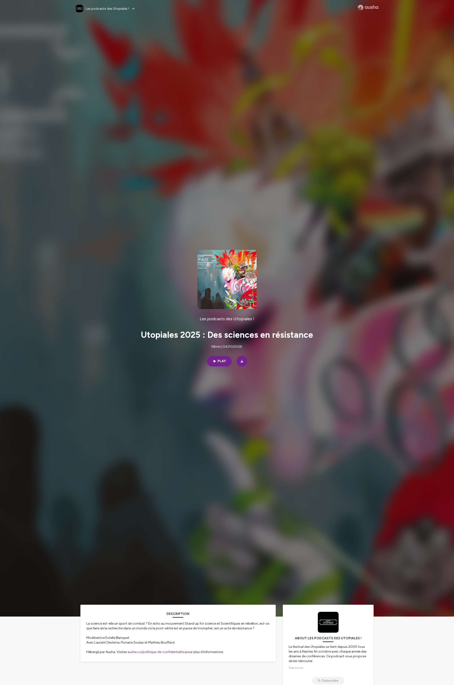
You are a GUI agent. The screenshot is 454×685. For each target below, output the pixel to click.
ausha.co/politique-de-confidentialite (156, 652)
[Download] (241, 361)
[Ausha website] (368, 7)
